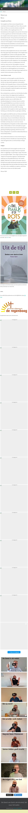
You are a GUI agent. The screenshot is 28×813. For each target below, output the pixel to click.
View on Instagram (14, 652)
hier (8, 237)
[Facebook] (14, 192)
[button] (14, 333)
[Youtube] (17, 192)
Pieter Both (4, 2)
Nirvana (15, 808)
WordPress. (20, 808)
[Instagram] (10, 192)
